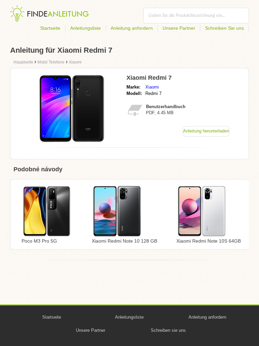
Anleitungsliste (85, 28)
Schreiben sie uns (168, 330)
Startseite (50, 28)
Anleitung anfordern (132, 28)
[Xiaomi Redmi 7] (72, 140)
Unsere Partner (179, 28)
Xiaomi (152, 87)
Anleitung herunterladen (206, 130)
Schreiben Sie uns (224, 28)
